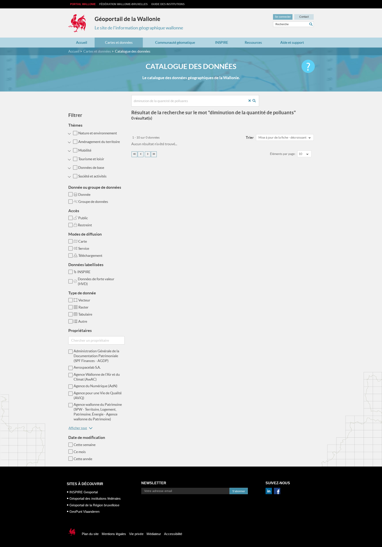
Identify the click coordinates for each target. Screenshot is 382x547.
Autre (82, 321)
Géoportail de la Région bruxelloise (94, 505)
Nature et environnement (97, 133)
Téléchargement (90, 255)
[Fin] (154, 154)
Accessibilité (173, 534)
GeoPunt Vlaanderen (84, 511)
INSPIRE (221, 42)
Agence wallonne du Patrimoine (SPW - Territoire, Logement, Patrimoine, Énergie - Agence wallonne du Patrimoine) (98, 411)
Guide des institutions (168, 4)
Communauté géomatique (175, 42)
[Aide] (308, 66)
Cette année (83, 459)
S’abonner (238, 491)
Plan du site (90, 534)
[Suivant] (148, 154)
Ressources (253, 42)
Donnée (84, 194)
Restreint (85, 225)
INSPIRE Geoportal (83, 492)
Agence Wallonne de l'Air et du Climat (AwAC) (97, 376)
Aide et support (292, 42)
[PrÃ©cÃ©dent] (140, 154)
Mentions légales (114, 534)
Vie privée (136, 534)
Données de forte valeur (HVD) (96, 281)
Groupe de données (93, 202)
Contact (304, 16)
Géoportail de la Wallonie (127, 19)
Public (83, 218)
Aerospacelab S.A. (87, 367)
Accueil (81, 42)
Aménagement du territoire (99, 142)
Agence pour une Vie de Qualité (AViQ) (98, 395)
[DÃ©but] (134, 154)
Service (83, 248)
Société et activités (92, 176)
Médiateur (154, 534)
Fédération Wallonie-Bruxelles (123, 4)
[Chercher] (311, 24)
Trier (250, 137)
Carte (82, 241)
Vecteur (84, 300)
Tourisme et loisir (91, 159)
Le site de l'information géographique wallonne (139, 27)
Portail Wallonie (83, 4)
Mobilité (84, 150)
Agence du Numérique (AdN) (95, 386)
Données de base (91, 168)
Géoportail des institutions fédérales (95, 498)
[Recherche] (255, 101)
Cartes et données (119, 42)
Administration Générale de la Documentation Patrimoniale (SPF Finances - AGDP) (96, 356)
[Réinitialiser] (251, 101)
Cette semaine (85, 445)
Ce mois (80, 452)
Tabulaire (85, 314)
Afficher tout (78, 428)
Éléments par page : (283, 154)
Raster (83, 307)
